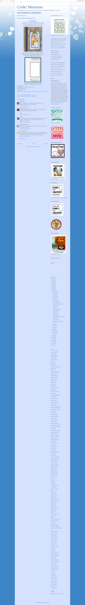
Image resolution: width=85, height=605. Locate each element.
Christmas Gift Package (55, 407)
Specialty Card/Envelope (36, 12)
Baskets (52, 368)
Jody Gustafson (55, 80)
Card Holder (53, 396)
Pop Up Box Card (54, 520)
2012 (53, 340)
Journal (52, 481)
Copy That (55, 299)
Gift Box (52, 448)
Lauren (21, 101)
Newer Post (20, 143)
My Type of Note (54, 501)
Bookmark (53, 380)
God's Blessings (54, 458)
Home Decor (53, 476)
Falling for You (53, 434)
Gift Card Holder (54, 451)
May (54, 327)
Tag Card (52, 558)
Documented (53, 418)
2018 (53, 287)
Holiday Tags (53, 474)
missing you (53, 494)
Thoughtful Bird (53, 566)
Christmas (53, 403)
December (55, 291)
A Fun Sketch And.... (56, 318)
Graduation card (54, 460)
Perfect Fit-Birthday (54, 513)
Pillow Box (53, 515)
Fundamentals (33, 96)
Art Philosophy (53, 356)
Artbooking (53, 357)
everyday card (22, 96)
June (54, 325)
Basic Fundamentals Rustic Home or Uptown (36, 22)
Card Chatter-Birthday (55, 395)
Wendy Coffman (23, 124)
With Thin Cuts (55, 313)
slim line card (53, 542)
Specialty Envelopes (25, 12)
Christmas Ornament (54, 409)
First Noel (52, 441)
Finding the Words (54, 439)
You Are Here (53, 588)
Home (19, 12)
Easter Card (53, 419)
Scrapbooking (53, 531)
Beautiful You (53, 373)
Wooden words (53, 586)
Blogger (47, 602)
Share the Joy (53, 536)
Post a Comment (22, 138)
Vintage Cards (53, 577)
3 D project (53, 352)
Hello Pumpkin (53, 471)
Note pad (52, 504)
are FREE (24, 23)
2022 (53, 280)
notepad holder (53, 508)
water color (53, 579)
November (55, 293)
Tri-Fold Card (53, 570)
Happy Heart (53, 467)
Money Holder (53, 496)
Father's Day (53, 437)
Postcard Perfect (54, 524)
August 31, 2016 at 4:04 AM (25, 136)
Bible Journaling (54, 375)
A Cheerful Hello (56, 305)
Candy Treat (53, 391)
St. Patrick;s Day (54, 545)
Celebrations (53, 398)
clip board (52, 411)
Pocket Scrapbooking (55, 519)
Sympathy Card (54, 556)
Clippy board (53, 412)
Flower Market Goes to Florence (58, 316)
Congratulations (54, 414)
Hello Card (53, 469)
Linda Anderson (23, 108)
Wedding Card (53, 581)
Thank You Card (54, 559)
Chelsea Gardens (54, 402)
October (54, 294)
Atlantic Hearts (32, 52)
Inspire (52, 478)
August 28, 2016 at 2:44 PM (25, 105)
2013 (53, 338)
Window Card (53, 582)
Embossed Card (54, 423)
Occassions (53, 510)
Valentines (53, 575)
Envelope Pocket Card (55, 430)
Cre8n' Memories (30, 7)
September (55, 296)
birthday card (53, 377)
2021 (53, 282)
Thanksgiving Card (54, 561)
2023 (53, 279)
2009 (53, 345)
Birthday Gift (53, 379)
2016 (53, 290)
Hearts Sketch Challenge (28, 84)
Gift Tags (52, 455)
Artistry (52, 363)
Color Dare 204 (55, 319)
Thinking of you (53, 565)
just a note (53, 483)
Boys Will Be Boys (56, 302)
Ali (20, 116)
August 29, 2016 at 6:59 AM (25, 114)
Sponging (52, 543)
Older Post (46, 143)
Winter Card (53, 584)
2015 (53, 335)
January (54, 333)
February (55, 332)
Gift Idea (52, 453)
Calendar (52, 389)
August (54, 297)
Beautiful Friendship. (54, 372)
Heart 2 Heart (55, 311)
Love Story (53, 487)
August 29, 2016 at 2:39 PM (25, 128)
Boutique (52, 384)
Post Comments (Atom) (35, 146)
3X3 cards (53, 354)
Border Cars (53, 382)
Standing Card (53, 547)
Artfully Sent (53, 359)
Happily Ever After (54, 465)
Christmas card (53, 405)
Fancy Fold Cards (54, 435)
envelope (52, 428)
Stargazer (52, 549)
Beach (52, 370)
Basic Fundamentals (54, 366)
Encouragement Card (54, 425)
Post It (52, 522)
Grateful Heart (53, 462)
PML (52, 517)
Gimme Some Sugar (54, 457)
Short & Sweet (53, 538)
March (54, 330)
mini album (53, 492)
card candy (53, 393)
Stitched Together (54, 554)
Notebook (52, 506)
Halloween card (53, 464)
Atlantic (40, 83)
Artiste (52, 361)
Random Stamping (54, 526)
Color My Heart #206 (56, 310)
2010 (53, 343)
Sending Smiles (56, 315)
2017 (53, 288)
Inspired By (55, 307)
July (54, 324)
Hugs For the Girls (56, 300)
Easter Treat (53, 421)
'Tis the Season (54, 350)
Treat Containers (54, 568)
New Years (53, 503)
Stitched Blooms (54, 552)
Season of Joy (53, 533)
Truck (52, 572)
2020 (53, 284)
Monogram (53, 497)
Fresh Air (52, 444)
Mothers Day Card (54, 499)
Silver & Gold (53, 540)
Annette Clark (22, 131)
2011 (53, 341)
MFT (52, 490)
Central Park (53, 400)
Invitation (52, 480)
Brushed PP (53, 386)
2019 (53, 285)
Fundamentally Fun (56, 308)
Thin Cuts (52, 563)
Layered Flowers (54, 485)
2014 (53, 337)
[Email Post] (33, 94)
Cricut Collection (54, 416)
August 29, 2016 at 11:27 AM (25, 122)
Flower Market (28, 96)
